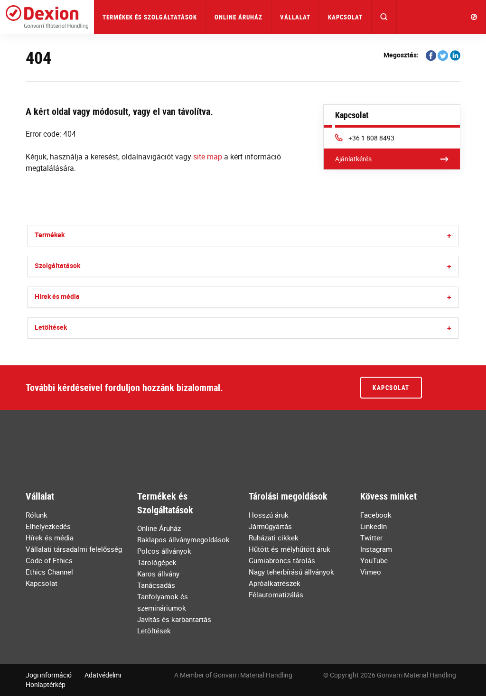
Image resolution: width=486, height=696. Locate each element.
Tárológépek (157, 562)
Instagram (376, 549)
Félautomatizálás (276, 594)
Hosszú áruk (269, 515)
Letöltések (51, 327)
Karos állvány (158, 573)
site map (207, 156)
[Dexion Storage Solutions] (47, 17)
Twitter (371, 537)
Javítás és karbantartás (174, 619)
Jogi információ (49, 674)
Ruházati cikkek (274, 537)
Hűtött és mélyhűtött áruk (289, 549)
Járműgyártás (270, 526)
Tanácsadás (156, 585)
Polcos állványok (164, 551)
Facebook (376, 515)
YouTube (374, 560)
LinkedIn (373, 526)
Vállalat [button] (295, 17)
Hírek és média (57, 296)
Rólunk (36, 515)
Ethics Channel (49, 571)
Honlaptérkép (45, 684)
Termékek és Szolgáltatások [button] (150, 17)
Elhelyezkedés (48, 526)
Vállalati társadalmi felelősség (74, 549)
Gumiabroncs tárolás (282, 560)
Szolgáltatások (57, 265)
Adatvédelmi (102, 674)
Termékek (50, 234)
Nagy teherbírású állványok (291, 571)
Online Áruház (238, 17)
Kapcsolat (345, 17)
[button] (384, 17)
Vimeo (370, 571)
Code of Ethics (49, 560)
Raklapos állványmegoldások (183, 539)
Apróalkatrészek (274, 583)
